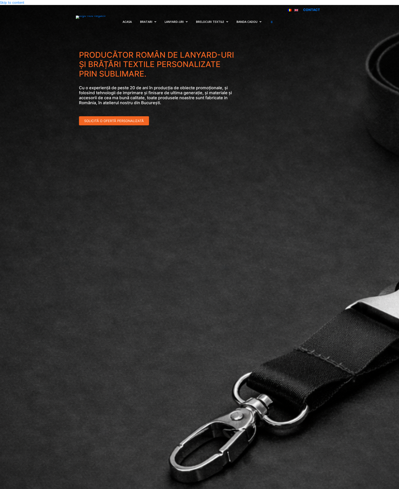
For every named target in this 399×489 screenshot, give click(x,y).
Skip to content (12, 2)
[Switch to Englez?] (296, 9)
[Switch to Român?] (289, 9)
